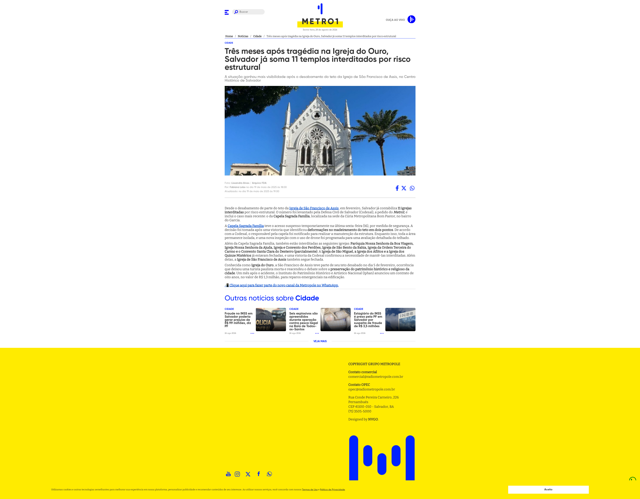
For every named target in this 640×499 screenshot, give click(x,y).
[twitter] (403, 188)
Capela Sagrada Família (246, 226)
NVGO (373, 419)
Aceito (548, 489)
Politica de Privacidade (332, 490)
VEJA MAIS (320, 341)
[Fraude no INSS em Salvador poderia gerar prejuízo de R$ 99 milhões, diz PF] (271, 319)
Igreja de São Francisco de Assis (314, 208)
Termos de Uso (310, 490)
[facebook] (397, 188)
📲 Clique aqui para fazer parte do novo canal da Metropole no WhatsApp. (282, 285)
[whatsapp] (412, 188)
